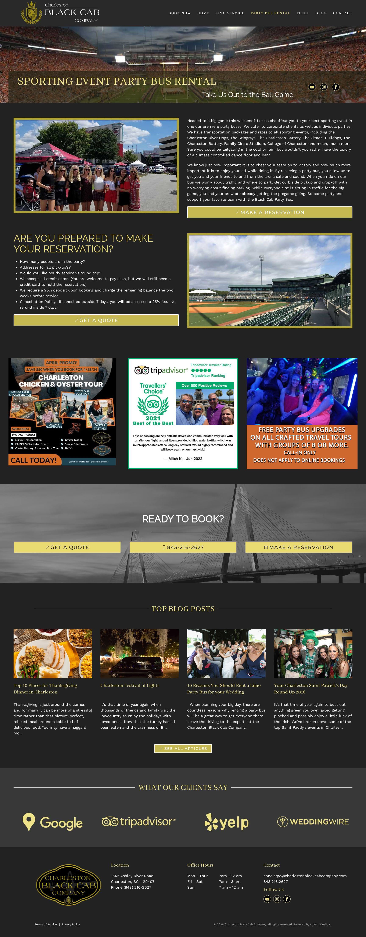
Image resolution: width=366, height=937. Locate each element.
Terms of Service (46, 924)
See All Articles (185, 748)
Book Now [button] (180, 13)
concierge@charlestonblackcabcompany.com (305, 876)
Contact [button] (342, 13)
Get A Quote (98, 320)
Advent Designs (320, 924)
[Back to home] (58, 13)
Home (203, 13)
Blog (321, 13)
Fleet (303, 13)
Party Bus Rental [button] (270, 13)
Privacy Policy (71, 924)
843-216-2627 (185, 547)
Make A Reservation (272, 212)
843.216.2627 (275, 881)
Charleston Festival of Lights (129, 686)
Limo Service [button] (230, 13)
